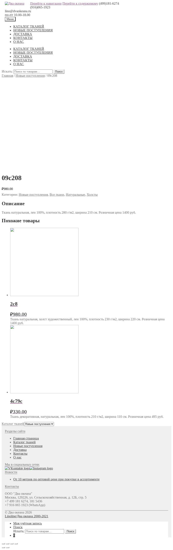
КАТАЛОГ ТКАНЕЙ (28, 26)
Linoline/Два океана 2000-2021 (26, 516)
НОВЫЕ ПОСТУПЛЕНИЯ (33, 30)
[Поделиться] (7, 543)
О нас (17, 457)
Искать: (7, 71)
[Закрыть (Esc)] (3, 543)
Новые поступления (30, 75)
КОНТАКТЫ (22, 38)
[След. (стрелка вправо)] (7, 547)
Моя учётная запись (27, 523)
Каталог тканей (24, 442)
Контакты (20, 453)
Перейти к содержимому (80, 3)
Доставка (20, 450)
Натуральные (75, 194)
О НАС (18, 41)
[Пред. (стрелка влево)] (3, 547)
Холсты (92, 194)
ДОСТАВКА (22, 34)
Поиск (59, 71)
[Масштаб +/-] (16, 543)
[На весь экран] (12, 543)
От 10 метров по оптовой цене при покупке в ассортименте (56, 479)
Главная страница (26, 438)
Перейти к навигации (46, 3)
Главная (7, 75)
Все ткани (57, 194)
